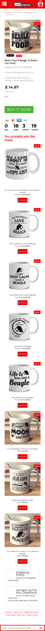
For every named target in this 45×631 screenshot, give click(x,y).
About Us (17, 612)
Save (19, 56)
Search (8, 612)
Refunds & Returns (15, 615)
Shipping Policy (31, 612)
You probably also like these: (20, 138)
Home (8, 12)
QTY (6, 96)
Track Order (32, 615)
